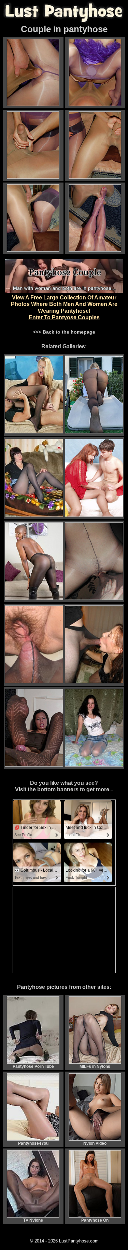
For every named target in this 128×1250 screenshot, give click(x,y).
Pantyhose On (95, 1220)
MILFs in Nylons (95, 1066)
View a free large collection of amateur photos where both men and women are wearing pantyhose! (64, 307)
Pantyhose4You (33, 1143)
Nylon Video (94, 1143)
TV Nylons (33, 1220)
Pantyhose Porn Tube (33, 1066)
